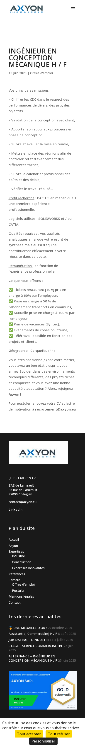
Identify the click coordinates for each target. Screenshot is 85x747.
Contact (15, 602)
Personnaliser (43, 741)
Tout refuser (59, 733)
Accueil (14, 539)
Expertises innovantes (28, 568)
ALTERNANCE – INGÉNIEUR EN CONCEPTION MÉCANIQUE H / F (33, 658)
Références (17, 574)
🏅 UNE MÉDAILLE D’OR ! (28, 628)
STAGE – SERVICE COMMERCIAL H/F (36, 646)
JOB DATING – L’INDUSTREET (31, 640)
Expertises (16, 551)
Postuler (18, 590)
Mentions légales (21, 596)
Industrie (18, 556)
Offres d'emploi (41, 73)
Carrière (14, 580)
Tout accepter (29, 733)
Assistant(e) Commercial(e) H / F (33, 633)
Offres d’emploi (23, 584)
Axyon (13, 545)
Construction (21, 562)
